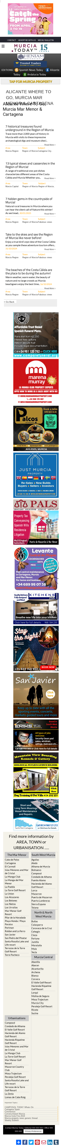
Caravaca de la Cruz (41, 928)
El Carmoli (10, 866)
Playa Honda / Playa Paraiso (15, 923)
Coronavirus (10, 1112)
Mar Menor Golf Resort (13, 912)
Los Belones (11, 900)
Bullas (34, 921)
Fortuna (35, 938)
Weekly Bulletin (12, 1120)
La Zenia (9, 1093)
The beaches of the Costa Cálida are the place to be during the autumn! (28, 271)
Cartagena (10, 863)
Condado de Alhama (41, 876)
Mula (34, 948)
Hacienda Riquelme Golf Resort (41, 987)
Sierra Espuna (38, 904)
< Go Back (9, 302)
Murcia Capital (11, 186)
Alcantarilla (37, 968)
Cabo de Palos (12, 859)
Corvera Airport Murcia (15, 1114)
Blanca (34, 975)
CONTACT (12, 40)
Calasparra (37, 924)
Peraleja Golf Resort (41, 1006)
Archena (35, 972)
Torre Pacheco (12, 954)
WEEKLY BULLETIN (46, 40)
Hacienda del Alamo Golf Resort (41, 885)
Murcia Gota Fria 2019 (15, 1116)
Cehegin (35, 931)
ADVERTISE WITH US (27, 40)
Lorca (34, 890)
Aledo (34, 863)
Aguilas (35, 859)
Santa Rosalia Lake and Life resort (17, 943)
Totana (34, 907)
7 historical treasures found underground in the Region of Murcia (29, 128)
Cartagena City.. (45, 151)
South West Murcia (43, 854)
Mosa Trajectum (39, 999)
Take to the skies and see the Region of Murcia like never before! (29, 236)
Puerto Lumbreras (40, 900)
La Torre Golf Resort (15, 890)
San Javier (10, 934)
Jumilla (35, 941)
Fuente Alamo (38, 880)
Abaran (35, 965)
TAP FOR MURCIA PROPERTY (30, 81)
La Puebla (10, 886)
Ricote (34, 1009)
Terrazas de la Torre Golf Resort (15, 950)
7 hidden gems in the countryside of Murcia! (28, 200)
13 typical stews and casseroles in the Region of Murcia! (30, 165)
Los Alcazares (12, 897)
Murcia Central (43, 957)
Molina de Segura (40, 996)
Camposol (36, 873)
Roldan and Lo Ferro (15, 931)
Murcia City (37, 1002)
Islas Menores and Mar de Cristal (16, 872)
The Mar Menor (16, 854)
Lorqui (34, 992)
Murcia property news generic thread (21, 1118)
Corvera (35, 979)
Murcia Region (11, 151)
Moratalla (36, 945)
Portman (9, 927)
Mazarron (36, 893)
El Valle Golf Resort (41, 982)
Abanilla (35, 961)
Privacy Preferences (33, 1131)
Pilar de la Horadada (15, 917)
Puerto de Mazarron (41, 897)
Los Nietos (10, 904)
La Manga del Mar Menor (14, 882)
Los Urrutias (11, 907)
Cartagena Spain (12, 1109)
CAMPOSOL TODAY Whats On (19, 1107)
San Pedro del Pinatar (16, 938)
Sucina (34, 1013)
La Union (9, 893)
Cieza (34, 935)
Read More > (50, 144)
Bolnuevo (36, 870)
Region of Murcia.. (46, 186)
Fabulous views (45, 222)
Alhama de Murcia (40, 866)
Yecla (34, 952)
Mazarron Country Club (14, 1068)
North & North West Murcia (43, 914)
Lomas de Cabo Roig (15, 1097)
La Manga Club (12, 876)
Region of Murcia (30, 151)
